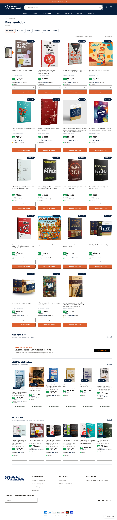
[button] (111, 7)
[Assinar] (35, 500)
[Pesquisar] (100, 7)
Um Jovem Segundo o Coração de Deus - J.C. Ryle (87, 385)
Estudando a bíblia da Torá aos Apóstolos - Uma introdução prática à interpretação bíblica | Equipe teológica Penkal (74, 304)
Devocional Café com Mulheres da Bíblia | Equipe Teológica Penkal (48, 129)
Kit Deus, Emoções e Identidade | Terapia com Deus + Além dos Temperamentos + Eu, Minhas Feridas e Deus (53, 442)
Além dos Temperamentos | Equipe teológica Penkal (35, 389)
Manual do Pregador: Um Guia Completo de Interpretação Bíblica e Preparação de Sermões (49, 188)
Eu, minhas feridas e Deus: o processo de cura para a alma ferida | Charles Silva (73, 71)
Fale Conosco (35, 490)
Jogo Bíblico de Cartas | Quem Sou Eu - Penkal (99, 71)
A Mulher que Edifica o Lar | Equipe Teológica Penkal (23, 129)
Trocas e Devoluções (37, 484)
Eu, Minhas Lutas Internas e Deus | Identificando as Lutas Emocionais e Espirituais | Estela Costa (47, 72)
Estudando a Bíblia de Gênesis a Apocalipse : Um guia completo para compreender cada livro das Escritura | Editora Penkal (74, 130)
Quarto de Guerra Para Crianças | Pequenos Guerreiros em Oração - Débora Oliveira (53, 386)
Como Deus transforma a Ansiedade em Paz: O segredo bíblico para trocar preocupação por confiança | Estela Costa (104, 387)
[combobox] (63, 7)
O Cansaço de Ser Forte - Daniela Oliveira (70, 385)
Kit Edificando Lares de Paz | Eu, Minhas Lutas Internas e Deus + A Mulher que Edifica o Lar (87, 442)
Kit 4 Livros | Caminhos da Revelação (21, 303)
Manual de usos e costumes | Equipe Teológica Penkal (72, 245)
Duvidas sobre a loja (64, 487)
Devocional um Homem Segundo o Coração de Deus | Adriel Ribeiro (74, 187)
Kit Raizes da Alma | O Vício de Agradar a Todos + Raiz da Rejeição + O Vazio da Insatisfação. (19, 442)
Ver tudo (109, 337)
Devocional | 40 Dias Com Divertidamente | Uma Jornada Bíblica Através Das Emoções (100, 129)
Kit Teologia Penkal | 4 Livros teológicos (99, 245)
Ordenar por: (79, 36)
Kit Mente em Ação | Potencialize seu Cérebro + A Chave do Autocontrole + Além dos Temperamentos (70, 442)
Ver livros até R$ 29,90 (102, 350)
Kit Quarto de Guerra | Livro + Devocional (36, 441)
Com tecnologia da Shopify (66, 515)
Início (6, 18)
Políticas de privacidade (65, 484)
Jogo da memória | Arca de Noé (46, 245)
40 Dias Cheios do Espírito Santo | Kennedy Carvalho (19, 392)
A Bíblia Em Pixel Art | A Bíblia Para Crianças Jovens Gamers (49, 303)
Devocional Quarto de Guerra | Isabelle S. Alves (23, 71)
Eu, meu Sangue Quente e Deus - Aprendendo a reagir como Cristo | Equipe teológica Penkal (23, 246)
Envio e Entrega (36, 487)
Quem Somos (62, 480)
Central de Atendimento (38, 480)
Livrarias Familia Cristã (54, 515)
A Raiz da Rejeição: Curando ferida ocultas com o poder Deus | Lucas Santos (23, 187)
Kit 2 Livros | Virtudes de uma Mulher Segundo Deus (103, 441)
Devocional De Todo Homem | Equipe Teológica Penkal (98, 187)
